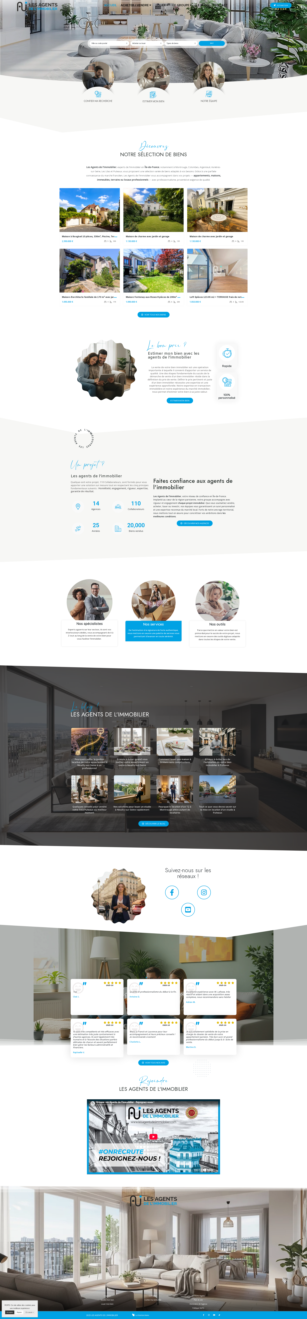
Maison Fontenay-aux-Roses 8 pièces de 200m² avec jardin (157, 297)
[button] (281, 5)
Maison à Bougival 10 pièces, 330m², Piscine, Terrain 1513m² (95, 236)
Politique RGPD (198, 1308)
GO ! (212, 43)
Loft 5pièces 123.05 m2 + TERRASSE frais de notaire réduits (222, 297)
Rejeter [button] (19, 1312)
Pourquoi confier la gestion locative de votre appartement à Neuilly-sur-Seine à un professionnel (89, 764)
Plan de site (198, 1300)
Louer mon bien (107, 1304)
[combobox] (109, 43)
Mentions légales (198, 1296)
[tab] (110, 5)
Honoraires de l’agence (198, 1304)
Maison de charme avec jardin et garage (147, 236)
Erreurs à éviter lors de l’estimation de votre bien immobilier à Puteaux (217, 762)
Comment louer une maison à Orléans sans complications (175, 761)
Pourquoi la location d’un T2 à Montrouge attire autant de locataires (175, 809)
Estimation (153, 1296)
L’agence (107, 1296)
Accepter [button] (10, 1312)
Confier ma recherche (152, 1300)
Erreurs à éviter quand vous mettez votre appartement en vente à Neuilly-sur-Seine (132, 762)
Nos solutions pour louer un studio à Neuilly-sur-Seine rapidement (132, 808)
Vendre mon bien (107, 1300)
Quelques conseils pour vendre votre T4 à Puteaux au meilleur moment (89, 809)
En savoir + (30, 1312)
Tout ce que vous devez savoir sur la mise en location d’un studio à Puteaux (217, 809)
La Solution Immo (142, 1315)
